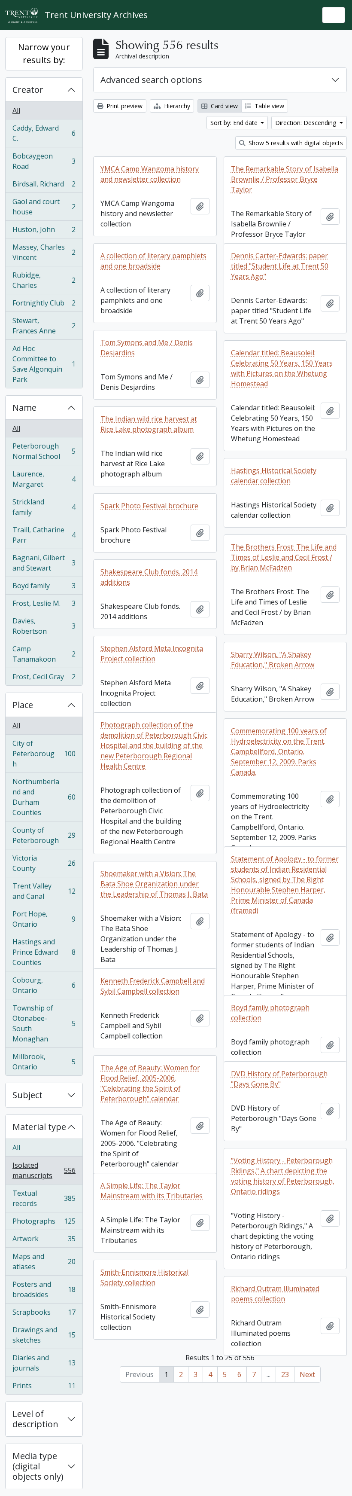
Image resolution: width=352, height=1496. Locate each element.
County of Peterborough (44, 835)
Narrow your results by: (44, 53)
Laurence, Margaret (44, 479)
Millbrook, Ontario (44, 1062)
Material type (39, 1127)
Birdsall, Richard (44, 186)
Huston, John (44, 231)
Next (307, 1374)
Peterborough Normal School (44, 451)
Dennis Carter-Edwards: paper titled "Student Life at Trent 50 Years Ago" (279, 266)
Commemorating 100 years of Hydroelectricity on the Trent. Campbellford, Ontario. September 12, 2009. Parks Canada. (279, 751)
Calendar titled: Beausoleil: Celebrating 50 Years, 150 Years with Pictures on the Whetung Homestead (282, 368)
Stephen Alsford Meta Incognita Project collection (151, 653)
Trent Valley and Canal (44, 891)
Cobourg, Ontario (44, 985)
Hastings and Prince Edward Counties (44, 952)
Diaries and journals (44, 1363)
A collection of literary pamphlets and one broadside (153, 261)
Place (22, 705)
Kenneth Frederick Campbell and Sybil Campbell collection (152, 986)
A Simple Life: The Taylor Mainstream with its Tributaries (151, 1190)
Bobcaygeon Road (44, 161)
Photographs (44, 1223)
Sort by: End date (234, 123)
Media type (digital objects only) (38, 1466)
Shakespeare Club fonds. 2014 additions (148, 577)
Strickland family (44, 507)
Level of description (35, 1419)
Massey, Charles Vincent (44, 252)
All (16, 110)
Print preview (124, 106)
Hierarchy (176, 106)
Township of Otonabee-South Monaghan (44, 1023)
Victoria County (44, 863)
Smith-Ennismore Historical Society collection (144, 1277)
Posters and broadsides (44, 1289)
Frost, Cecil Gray (44, 678)
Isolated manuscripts (44, 1170)
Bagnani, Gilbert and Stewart (44, 563)
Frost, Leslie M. (44, 605)
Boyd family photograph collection (270, 1013)
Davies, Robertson (44, 626)
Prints (44, 1387)
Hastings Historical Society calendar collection (273, 475)
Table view (268, 106)
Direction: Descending (306, 123)
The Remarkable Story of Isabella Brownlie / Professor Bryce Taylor (284, 179)
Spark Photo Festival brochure (149, 505)
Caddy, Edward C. (44, 133)
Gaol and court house (44, 207)
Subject (27, 1095)
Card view (223, 106)
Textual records (44, 1198)
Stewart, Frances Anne (44, 326)
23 (285, 1374)
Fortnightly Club (44, 305)
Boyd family (44, 588)
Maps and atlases (44, 1261)
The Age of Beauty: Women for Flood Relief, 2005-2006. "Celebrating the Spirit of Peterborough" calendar (150, 1083)
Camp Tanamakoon (44, 654)
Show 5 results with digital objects (295, 143)
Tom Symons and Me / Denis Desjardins (146, 347)
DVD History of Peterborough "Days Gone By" (279, 1079)
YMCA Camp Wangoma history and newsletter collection (149, 174)
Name (24, 407)
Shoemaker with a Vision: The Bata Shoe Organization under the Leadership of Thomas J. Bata (154, 884)
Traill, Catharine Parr (44, 535)
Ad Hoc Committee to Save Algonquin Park (44, 364)
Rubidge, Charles (44, 280)
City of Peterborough (44, 754)
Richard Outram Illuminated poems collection (275, 1294)
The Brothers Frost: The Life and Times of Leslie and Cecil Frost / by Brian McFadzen (284, 557)
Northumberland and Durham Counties (44, 797)
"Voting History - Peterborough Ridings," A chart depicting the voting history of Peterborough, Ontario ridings (282, 1176)
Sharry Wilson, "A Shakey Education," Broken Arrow (272, 659)
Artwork (44, 1241)
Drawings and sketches (44, 1335)
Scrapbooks (44, 1314)
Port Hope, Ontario (44, 919)
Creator (27, 89)
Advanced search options (151, 79)
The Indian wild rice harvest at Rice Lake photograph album (148, 424)
